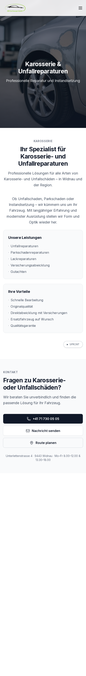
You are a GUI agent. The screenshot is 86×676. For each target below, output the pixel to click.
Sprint (73, 344)
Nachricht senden (46, 431)
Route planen (46, 443)
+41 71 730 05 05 (46, 419)
